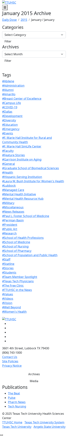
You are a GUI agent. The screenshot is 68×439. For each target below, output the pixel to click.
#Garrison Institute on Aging (22, 159)
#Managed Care (13, 190)
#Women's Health (14, 312)
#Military (8, 203)
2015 (24, 20)
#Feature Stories (13, 155)
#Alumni (8, 90)
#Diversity (9, 120)
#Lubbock (9, 186)
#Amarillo (8, 94)
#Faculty (8, 151)
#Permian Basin (13, 220)
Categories (12, 27)
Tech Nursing (17, 406)
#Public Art (9, 229)
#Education (10, 125)
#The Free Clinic (13, 286)
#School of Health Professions (23, 238)
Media (34, 381)
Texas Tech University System (44, 422)
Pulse (11, 398)
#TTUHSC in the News (17, 290)
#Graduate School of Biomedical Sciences (30, 168)
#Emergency (10, 129)
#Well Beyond (11, 307)
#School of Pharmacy (16, 251)
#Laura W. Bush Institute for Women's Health (33, 181)
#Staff (6, 259)
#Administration (13, 86)
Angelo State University (49, 427)
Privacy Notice (12, 366)
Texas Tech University (16, 427)
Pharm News (17, 402)
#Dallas (7, 112)
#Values (7, 294)
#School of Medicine (16, 242)
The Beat (14, 393)
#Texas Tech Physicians (18, 281)
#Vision (7, 303)
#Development (12, 116)
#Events (7, 133)
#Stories (8, 268)
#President (9, 225)
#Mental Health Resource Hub (23, 199)
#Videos (7, 299)
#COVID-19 (9, 107)
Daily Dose (9, 20)
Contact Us (9, 357)
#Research (9, 233)
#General (8, 164)
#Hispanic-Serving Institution (22, 177)
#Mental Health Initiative (19, 194)
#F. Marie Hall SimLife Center (21, 146)
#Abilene (8, 81)
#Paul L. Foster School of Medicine (25, 216)
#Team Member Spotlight (19, 277)
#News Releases (13, 212)
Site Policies (10, 361)
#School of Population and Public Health (29, 255)
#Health (7, 172)
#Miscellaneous (13, 207)
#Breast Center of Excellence (21, 99)
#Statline (8, 264)
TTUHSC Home (12, 422)
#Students (9, 272)
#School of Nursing (15, 246)
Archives (10, 46)
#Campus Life (11, 103)
